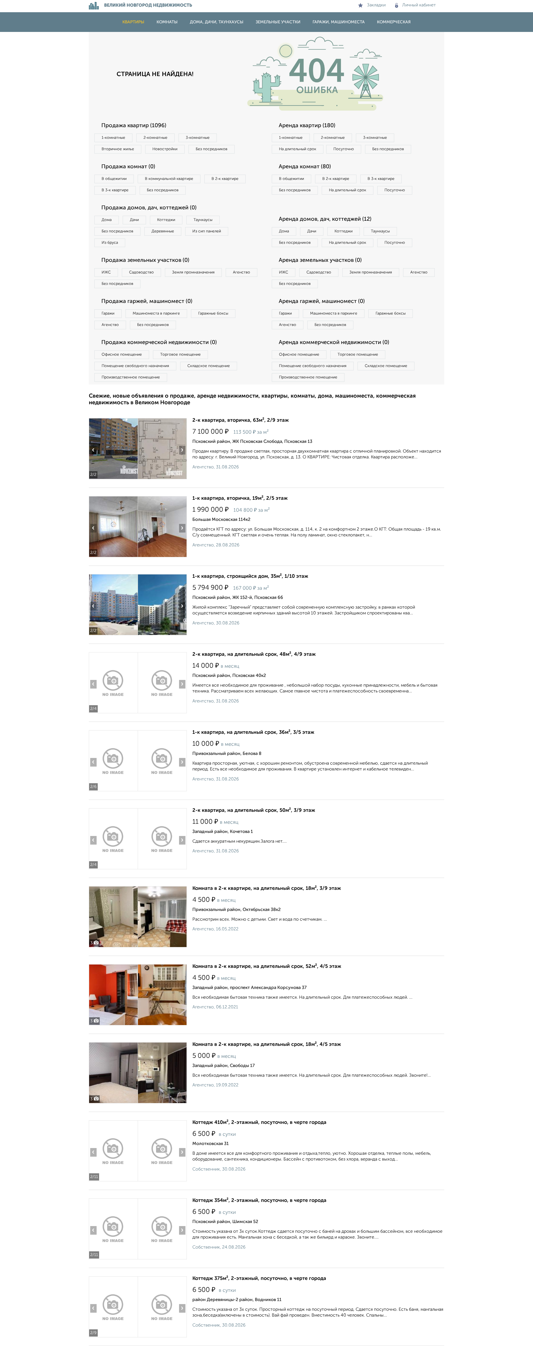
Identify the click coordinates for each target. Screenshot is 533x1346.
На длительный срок (297, 149)
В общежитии (114, 179)
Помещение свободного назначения (135, 366)
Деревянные (163, 231)
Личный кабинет (419, 5)
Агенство (241, 272)
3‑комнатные (198, 138)
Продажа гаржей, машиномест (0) (146, 301)
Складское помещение (208, 366)
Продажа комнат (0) (128, 167)
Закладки (376, 5)
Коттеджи (166, 220)
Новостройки (164, 149)
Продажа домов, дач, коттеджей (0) (149, 208)
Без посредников (211, 149)
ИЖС (106, 272)
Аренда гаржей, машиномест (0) (322, 301)
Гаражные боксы (213, 313)
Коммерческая (394, 22)
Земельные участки (278, 22)
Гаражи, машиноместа (339, 22)
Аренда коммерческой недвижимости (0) (334, 342)
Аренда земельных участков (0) (320, 260)
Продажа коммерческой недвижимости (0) (159, 342)
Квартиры (133, 22)
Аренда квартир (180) (307, 126)
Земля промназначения (193, 272)
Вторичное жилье (118, 149)
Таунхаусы (202, 220)
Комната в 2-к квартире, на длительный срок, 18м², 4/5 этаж (266, 1044)
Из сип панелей (206, 231)
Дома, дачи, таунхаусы (216, 22)
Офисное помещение (122, 354)
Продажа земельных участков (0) (145, 260)
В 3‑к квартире (115, 190)
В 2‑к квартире (225, 179)
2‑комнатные (155, 138)
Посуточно (343, 149)
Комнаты (167, 22)
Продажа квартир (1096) (133, 126)
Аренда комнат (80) (305, 167)
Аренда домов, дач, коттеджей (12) (325, 219)
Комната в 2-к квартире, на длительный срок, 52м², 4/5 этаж (266, 966)
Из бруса (110, 243)
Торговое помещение (180, 354)
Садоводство (141, 272)
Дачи (134, 220)
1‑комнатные (113, 138)
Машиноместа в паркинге (156, 313)
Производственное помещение (131, 377)
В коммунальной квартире (169, 179)
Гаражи (108, 313)
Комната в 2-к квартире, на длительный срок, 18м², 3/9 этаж (266, 888)
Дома (107, 220)
